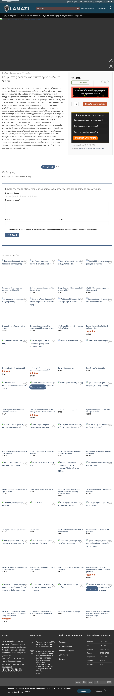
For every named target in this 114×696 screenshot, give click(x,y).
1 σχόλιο (42, 673)
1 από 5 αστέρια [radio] (6, 196)
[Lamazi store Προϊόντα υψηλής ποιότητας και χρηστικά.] (17, 8)
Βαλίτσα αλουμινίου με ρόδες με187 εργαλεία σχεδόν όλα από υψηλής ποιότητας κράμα (98, 613)
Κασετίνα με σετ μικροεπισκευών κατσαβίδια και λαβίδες (13, 411)
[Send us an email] (109, 2)
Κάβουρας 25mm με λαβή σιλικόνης (14, 530)
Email (61, 219)
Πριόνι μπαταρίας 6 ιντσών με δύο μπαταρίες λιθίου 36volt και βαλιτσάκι (42, 411)
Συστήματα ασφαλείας (16, 16)
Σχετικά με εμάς (72, 2)
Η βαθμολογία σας (12, 193)
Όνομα (8, 219)
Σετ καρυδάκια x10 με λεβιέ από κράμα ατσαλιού (97, 327)
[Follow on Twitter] (12, 670)
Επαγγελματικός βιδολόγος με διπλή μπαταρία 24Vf (70, 289)
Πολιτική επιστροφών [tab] (64, 167)
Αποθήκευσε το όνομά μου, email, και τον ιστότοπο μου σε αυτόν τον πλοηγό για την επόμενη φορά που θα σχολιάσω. (53, 229)
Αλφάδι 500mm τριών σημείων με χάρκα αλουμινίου (97, 289)
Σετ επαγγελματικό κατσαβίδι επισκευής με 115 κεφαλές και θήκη (42, 327)
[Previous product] (107, 82)
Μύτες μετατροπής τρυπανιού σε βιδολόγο (97, 531)
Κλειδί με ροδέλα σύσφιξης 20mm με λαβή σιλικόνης (42, 568)
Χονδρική (62, 642)
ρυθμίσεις (26, 691)
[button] (87, 8)
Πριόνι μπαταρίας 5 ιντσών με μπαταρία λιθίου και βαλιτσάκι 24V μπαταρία (98, 569)
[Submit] (78, 8)
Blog (80, 2)
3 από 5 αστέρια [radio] (15, 196)
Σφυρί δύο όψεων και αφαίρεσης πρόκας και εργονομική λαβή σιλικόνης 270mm (69, 491)
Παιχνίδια (78, 16)
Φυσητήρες (27, 73)
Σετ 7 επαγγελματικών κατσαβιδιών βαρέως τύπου (42, 289)
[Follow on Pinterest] (20, 670)
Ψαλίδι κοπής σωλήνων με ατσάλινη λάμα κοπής (98, 453)
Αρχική (4, 16)
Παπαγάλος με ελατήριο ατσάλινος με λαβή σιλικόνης (14, 490)
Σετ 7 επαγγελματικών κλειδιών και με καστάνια (99, 490)
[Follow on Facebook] (105, 2)
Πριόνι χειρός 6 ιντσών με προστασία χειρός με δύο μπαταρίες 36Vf (42, 369)
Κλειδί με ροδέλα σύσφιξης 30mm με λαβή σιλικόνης (70, 327)
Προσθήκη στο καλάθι (95, 104)
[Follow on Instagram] (107, 2)
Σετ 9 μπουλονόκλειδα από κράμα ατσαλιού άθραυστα (69, 453)
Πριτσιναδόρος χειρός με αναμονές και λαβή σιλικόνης (98, 411)
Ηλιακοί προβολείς (34, 16)
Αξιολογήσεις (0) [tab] (48, 167)
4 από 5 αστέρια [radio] (23, 196)
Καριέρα (62, 659)
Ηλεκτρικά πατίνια (66, 16)
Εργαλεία (45, 16)
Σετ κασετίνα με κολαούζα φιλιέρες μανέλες (13, 327)
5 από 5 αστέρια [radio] (32, 196)
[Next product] (103, 82)
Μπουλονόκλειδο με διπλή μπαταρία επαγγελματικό (14, 453)
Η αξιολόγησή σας (12, 200)
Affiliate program (65, 646)
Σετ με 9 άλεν (34, 530)
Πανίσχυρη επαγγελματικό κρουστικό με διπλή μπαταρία (14, 568)
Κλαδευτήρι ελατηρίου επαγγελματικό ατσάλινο (42, 453)
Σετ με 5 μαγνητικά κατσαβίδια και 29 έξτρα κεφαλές (70, 531)
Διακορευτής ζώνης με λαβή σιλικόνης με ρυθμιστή (71, 568)
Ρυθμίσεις (98, 691)
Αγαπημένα (99, 2)
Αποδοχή (84, 691)
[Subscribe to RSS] (111, 2)
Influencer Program (66, 650)
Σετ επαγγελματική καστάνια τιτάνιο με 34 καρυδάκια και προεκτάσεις (42, 612)
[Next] (109, 44)
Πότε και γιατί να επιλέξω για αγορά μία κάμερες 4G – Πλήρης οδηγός (45, 644)
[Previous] (5, 44)
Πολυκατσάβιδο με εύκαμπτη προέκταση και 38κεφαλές (12, 289)
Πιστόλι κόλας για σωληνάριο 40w (41, 490)
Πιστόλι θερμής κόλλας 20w (95, 368)
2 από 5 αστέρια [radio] (10, 196)
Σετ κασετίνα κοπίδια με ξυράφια (69, 611)
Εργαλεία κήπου (15, 73)
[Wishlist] (111, 66)
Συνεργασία (63, 655)
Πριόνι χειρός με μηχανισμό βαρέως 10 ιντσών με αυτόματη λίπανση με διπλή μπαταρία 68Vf (14, 613)
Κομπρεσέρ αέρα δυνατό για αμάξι (13, 368)
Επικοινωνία (88, 2)
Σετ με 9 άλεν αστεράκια (66, 368)
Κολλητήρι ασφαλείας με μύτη (68, 410)
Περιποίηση (54, 16)
